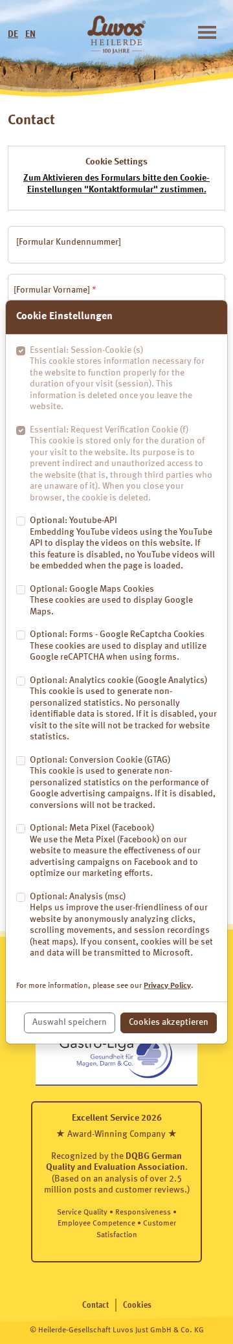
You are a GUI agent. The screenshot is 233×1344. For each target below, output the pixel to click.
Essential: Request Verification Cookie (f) (121, 463)
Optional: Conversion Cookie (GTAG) (123, 783)
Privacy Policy (167, 986)
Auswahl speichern (69, 1022)
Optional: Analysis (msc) (121, 925)
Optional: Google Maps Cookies (111, 600)
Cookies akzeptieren (168, 1022)
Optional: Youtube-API (122, 543)
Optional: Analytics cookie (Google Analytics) (123, 709)
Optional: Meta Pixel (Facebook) (115, 850)
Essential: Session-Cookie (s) (117, 379)
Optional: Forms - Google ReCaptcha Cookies (118, 646)
